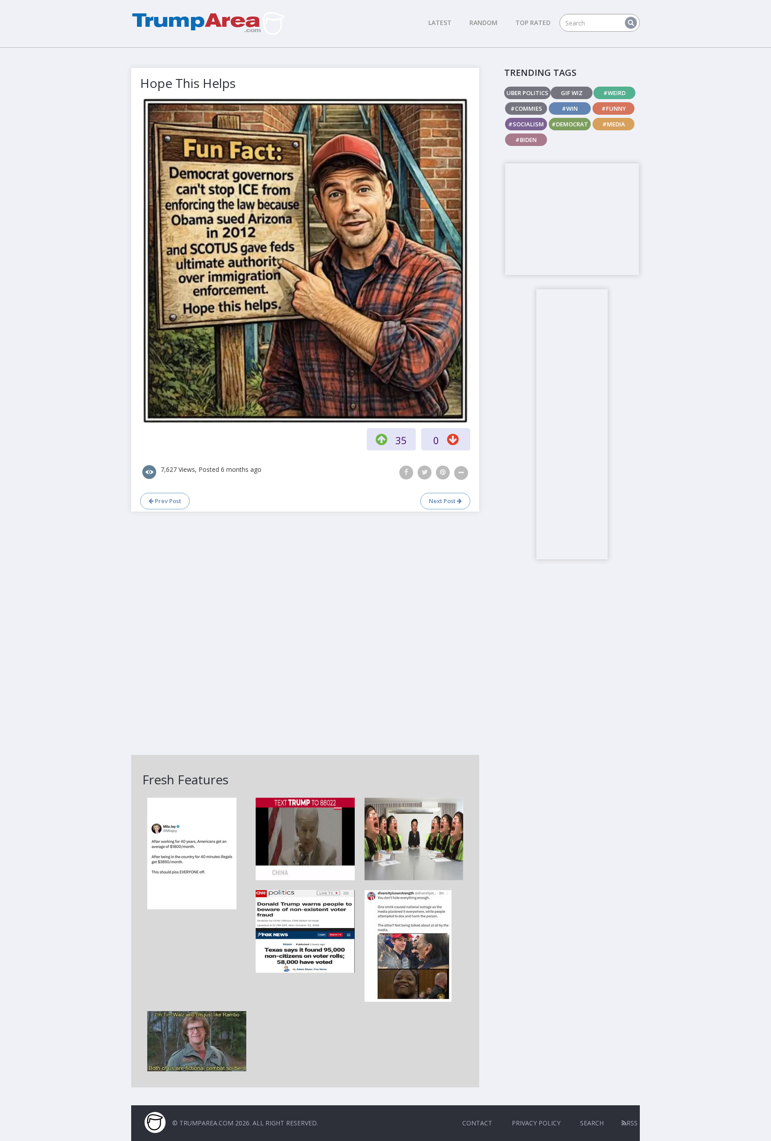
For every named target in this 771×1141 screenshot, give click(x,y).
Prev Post (167, 501)
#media (613, 124)
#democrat (569, 124)
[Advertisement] (572, 219)
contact (477, 1123)
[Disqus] (305, 632)
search (592, 1123)
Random (483, 22)
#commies (526, 108)
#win (570, 108)
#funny (613, 108)
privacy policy (536, 1123)
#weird (614, 93)
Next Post (443, 501)
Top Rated (533, 22)
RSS (632, 1123)
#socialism (526, 124)
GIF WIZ (572, 93)
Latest (440, 22)
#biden (526, 140)
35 (401, 440)
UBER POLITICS (527, 93)
